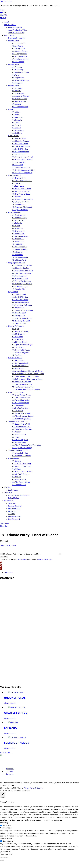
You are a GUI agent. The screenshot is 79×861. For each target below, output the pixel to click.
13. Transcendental (19, 247)
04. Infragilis (17, 120)
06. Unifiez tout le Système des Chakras (28, 374)
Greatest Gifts (13, 136)
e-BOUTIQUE (9, 35)
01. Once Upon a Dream (21, 395)
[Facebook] (39, 562)
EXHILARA (10, 727)
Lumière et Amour (15, 358)
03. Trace (16, 183)
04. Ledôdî (16, 432)
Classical (40, 559)
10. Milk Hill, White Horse (22, 318)
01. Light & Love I (19, 294)
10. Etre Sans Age (19, 162)
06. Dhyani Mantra (19, 56)
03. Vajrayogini (18, 93)
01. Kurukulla (17, 88)
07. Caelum (16, 128)
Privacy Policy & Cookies (24, 764)
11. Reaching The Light (21, 321)
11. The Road (17, 355)
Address (11, 514)
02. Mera (15, 115)
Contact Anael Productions (18, 495)
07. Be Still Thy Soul (20, 440)
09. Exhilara (17, 133)
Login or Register (15, 506)
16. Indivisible (17, 255)
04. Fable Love (18, 186)
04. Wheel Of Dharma (20, 96)
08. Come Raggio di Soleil (22, 157)
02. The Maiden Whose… (22, 181)
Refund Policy (13, 498)
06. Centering (17, 228)
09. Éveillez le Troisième (21, 382)
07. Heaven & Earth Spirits (22, 310)
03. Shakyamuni (18, 48)
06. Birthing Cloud (19, 342)
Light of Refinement (16, 326)
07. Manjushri (17, 83)
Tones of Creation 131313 (18, 450)
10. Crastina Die (18, 289)
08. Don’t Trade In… (20, 479)
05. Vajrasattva (18, 78)
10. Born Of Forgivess (20, 353)
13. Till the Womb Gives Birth (23, 170)
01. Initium (16, 112)
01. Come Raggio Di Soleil (22, 265)
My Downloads (14, 509)
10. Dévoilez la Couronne (22, 384)
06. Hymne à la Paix (20, 279)
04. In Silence (17, 337)
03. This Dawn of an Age (22, 429)
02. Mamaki (16, 91)
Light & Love (13, 292)
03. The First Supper (20, 300)
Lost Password (14, 519)
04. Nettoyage (17, 368)
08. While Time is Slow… (21, 413)
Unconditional (13, 458)
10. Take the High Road (21, 419)
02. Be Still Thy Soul (20, 297)
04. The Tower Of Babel (21, 273)
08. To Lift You (18, 347)
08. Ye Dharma (18, 62)
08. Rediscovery (18, 234)
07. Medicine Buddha (20, 59)
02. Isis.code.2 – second (21, 456)
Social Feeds (13, 490)
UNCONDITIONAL (15, 697)
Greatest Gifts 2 (14, 175)
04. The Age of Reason (21, 146)
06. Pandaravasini (19, 101)
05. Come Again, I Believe (22, 471)
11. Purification (17, 241)
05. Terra (15, 122)
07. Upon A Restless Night (22, 345)
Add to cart (4, 557)
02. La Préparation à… (21, 363)
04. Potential (17, 223)
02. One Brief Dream (20, 331)
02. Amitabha (17, 46)
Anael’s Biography (15, 27)
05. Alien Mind (17, 339)
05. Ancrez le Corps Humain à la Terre (27, 371)
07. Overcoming (18, 231)
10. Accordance (18, 239)
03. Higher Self (18, 220)
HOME (6, 22)
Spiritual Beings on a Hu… (18, 421)
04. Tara (15, 75)
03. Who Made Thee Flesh (22, 271)
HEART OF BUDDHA (8, 545)
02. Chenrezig (17, 70)
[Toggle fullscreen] (3, 857)
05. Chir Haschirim (19, 276)
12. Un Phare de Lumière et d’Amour (26, 390)
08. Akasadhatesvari (20, 107)
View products (9, 703)
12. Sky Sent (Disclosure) (22, 207)
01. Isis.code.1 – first (20, 453)
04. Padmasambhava (20, 302)
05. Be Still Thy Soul (20, 149)
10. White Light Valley (20, 202)
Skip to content (6, 1)
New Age (48, 559)
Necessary (7, 825)
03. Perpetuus (17, 117)
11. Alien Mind (17, 165)
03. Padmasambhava (20, 72)
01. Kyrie (15, 329)
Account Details (14, 516)
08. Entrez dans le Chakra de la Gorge (27, 379)
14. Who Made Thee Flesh (22, 173)
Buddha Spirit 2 (14, 64)
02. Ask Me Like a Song (21, 464)
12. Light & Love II (19, 323)
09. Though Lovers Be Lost (23, 416)
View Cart (12, 503)
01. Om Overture (18, 215)
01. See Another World (21, 424)
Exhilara (11, 109)
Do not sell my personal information (16, 791)
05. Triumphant (18, 405)
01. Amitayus (17, 67)
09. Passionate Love (20, 236)
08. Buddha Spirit (19, 313)
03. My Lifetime (18, 334)
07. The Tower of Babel (21, 194)
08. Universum (18, 130)
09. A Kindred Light (20, 286)
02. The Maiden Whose (21, 397)
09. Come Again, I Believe (22, 160)
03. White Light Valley (21, 400)
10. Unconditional (19, 485)
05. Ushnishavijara (19, 99)
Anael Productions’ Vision (18, 30)
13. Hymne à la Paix (20, 210)
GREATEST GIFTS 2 (15, 712)
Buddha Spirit (13, 41)
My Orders (12, 511)
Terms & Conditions (12, 764)
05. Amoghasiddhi (19, 54)
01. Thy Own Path (19, 178)
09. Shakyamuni (18, 315)
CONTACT (8, 493)
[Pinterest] (39, 566)
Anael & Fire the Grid (16, 33)
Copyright (43, 764)
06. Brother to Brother (21, 191)
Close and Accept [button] (7, 788)
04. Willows (16, 469)
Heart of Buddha (14, 212)
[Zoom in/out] (1, 857)
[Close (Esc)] (7, 857)
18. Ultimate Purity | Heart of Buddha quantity (21, 554)
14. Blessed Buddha (19, 249)
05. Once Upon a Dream (21, 189)
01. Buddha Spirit (19, 43)
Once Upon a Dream (16, 392)
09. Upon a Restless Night (22, 199)
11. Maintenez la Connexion (22, 387)
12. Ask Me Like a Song (21, 167)
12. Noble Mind (18, 244)
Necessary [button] (4, 823)
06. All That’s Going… (20, 474)
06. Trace (16, 437)
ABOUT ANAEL (10, 25)
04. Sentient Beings (19, 51)
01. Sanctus (16, 461)
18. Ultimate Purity (19, 260)
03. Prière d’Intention (20, 366)
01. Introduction (18, 360)
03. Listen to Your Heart (21, 466)
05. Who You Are (19, 434)
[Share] (39, 568)
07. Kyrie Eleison (18, 154)
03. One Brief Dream (20, 144)
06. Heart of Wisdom (20, 80)
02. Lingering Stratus (20, 141)
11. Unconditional (18, 204)
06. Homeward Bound (20, 152)
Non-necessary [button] (6, 838)
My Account (8, 501)
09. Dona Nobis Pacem (21, 350)
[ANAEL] (3, 15)
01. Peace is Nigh (19, 138)
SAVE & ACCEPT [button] (6, 854)
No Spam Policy (36, 764)
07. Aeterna (16, 477)
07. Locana (16, 104)
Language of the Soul (16, 263)
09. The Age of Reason (21, 482)
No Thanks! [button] (18, 788)
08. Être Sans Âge (19, 442)
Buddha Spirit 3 (14, 85)
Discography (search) (16, 38)
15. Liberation (17, 252)
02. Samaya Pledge (19, 218)
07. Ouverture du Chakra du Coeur (25, 376)
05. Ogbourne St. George (22, 305)
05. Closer (16, 226)
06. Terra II (16, 125)
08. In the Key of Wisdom (22, 284)
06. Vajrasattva (18, 308)
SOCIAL (7, 487)
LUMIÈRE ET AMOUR (16, 742)
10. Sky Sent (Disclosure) (22, 448)
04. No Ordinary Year (20, 403)
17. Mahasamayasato (20, 257)
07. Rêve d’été (17, 411)
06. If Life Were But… (20, 408)
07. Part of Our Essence (21, 281)
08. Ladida (16, 196)
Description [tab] (8, 572)
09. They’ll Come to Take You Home (26, 445)
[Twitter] (39, 564)
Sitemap (49, 764)
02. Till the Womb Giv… (21, 427)
